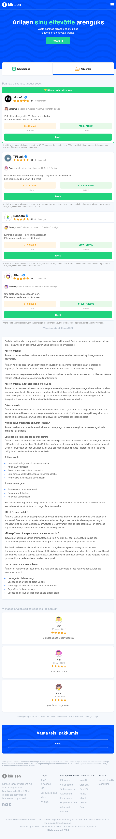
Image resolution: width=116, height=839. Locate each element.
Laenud (64, 811)
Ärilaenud (65, 807)
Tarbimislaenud (68, 789)
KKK (43, 788)
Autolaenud (66, 793)
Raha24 (84, 793)
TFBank (18, 156)
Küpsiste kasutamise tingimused (80, 826)
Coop (82, 807)
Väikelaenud (66, 784)
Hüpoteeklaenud (68, 802)
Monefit (18, 97)
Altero (17, 275)
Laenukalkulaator (49, 792)
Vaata (57, 41)
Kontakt (44, 801)
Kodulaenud (66, 798)
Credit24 (84, 789)
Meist (43, 797)
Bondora (19, 216)
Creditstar (84, 784)
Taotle (58, 137)
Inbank (83, 798)
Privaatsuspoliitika (51, 826)
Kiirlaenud (65, 780)
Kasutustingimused (29, 826)
